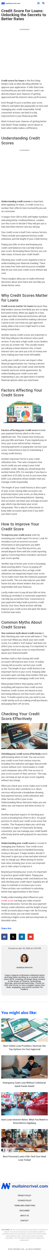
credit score (7, 900)
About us (24, 1216)
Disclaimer (24, 1211)
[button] (38, 3)
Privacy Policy (24, 1196)
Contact (24, 1221)
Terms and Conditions (24, 1206)
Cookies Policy (24, 1201)
